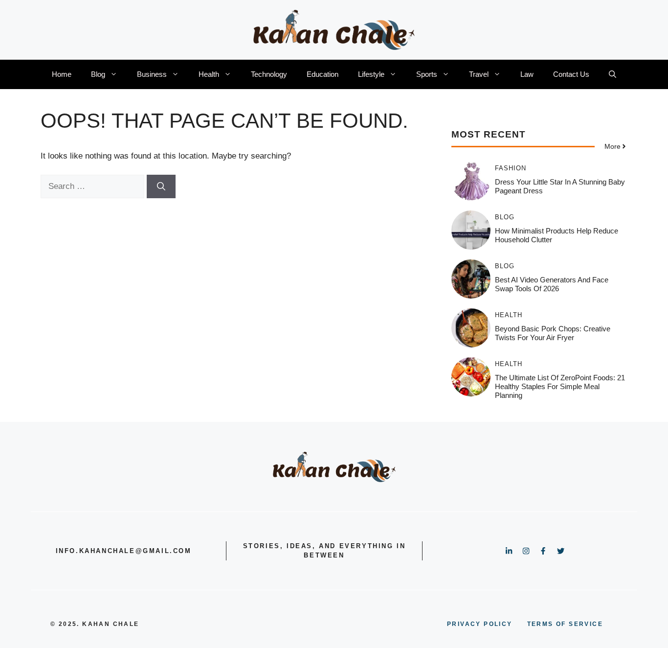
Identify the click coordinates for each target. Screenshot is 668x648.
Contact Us (571, 74)
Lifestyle (371, 74)
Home (61, 74)
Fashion (510, 168)
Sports (426, 74)
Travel (479, 74)
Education (322, 74)
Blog (98, 74)
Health (209, 74)
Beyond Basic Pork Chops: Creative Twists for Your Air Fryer (552, 333)
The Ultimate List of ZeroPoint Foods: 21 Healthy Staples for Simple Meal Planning (560, 386)
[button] (612, 74)
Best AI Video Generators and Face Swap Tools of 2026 (551, 284)
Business (152, 74)
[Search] (161, 186)
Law (527, 74)
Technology (269, 74)
